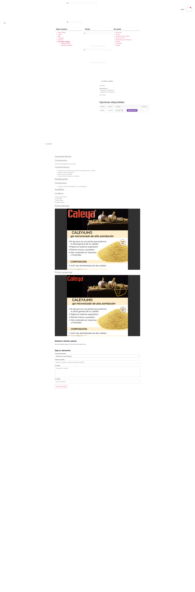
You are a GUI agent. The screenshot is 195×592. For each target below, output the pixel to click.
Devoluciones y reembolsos (124, 39)
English (118, 45)
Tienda (60, 34)
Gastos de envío (120, 38)
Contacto (60, 39)
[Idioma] (179, 9)
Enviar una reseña (61, 386)
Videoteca (61, 38)
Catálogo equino (66, 43)
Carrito (118, 34)
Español (118, 41)
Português (119, 43)
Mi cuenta (118, 32)
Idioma (182, 9)
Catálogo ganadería (66, 45)
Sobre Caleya (62, 32)
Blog (59, 36)
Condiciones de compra (123, 36)
